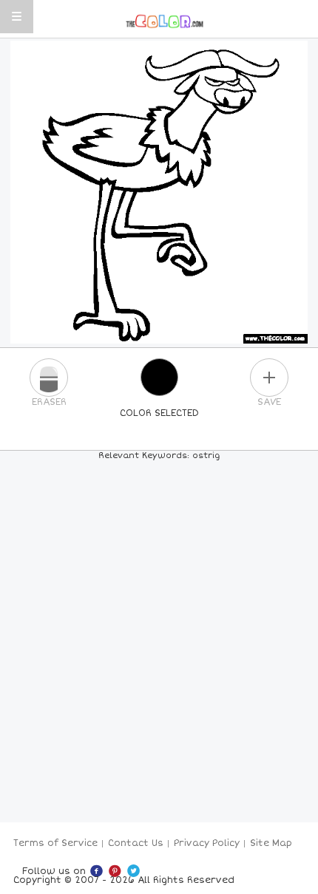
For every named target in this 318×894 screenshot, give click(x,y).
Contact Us (135, 843)
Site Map (271, 843)
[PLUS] (269, 377)
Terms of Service (55, 843)
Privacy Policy (207, 843)
